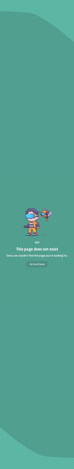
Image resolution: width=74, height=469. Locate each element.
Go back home (37, 264)
